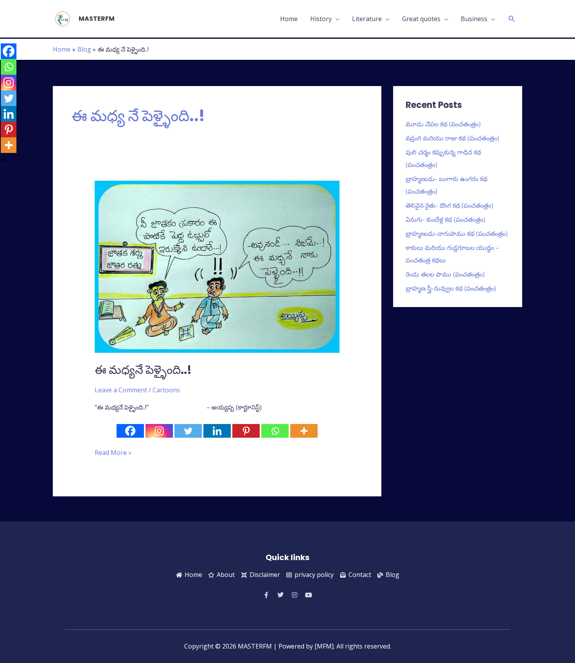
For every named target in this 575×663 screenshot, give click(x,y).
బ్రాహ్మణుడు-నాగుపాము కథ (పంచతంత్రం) (457, 233)
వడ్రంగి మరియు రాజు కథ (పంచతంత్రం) (452, 138)
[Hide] (3, 160)
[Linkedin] (217, 431)
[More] (304, 431)
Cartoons (166, 390)
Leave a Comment (121, 390)
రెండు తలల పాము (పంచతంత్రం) (445, 274)
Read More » (113, 452)
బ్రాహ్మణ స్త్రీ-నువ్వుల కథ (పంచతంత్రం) (451, 288)
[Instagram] (159, 431)
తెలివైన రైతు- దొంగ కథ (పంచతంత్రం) (449, 205)
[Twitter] (188, 431)
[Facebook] (130, 431)
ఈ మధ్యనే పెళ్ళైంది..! (143, 369)
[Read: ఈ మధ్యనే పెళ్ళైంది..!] (217, 266)
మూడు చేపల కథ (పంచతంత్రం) (443, 124)
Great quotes (421, 18)
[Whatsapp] (275, 431)
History (321, 18)
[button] (512, 19)
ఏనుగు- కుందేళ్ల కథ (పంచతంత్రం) (445, 219)
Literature (367, 18)
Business (474, 18)
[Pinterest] (246, 431)
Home (289, 18)
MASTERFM (97, 18)
